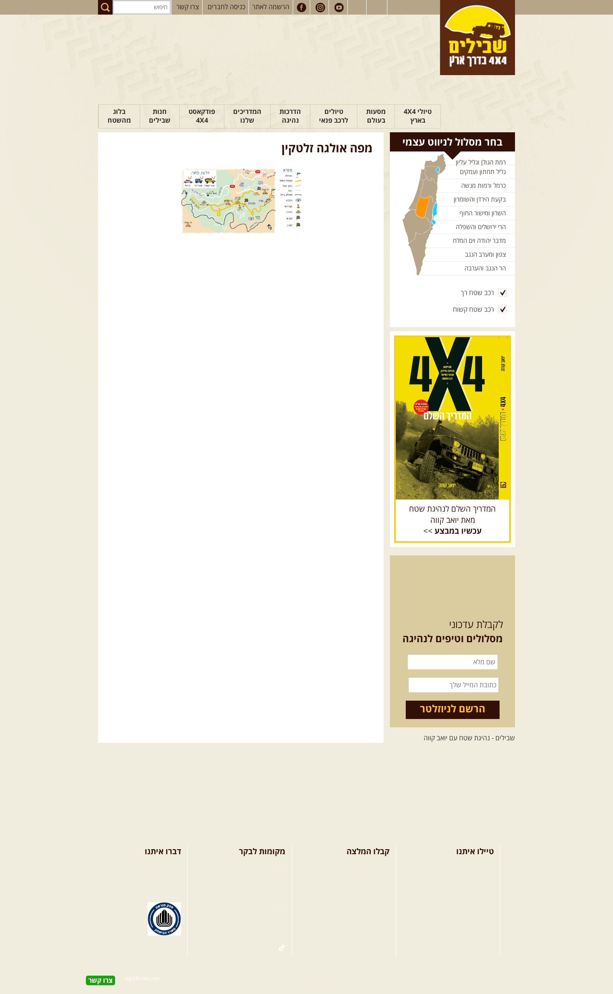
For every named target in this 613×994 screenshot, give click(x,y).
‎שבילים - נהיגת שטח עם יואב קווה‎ (469, 738)
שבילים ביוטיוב (255, 893)
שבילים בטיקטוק (253, 947)
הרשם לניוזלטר (452, 709)
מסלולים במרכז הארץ (361, 879)
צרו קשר (187, 7)
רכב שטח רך (477, 293)
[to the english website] (376, 7)
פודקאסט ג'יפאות (251, 920)
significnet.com (142, 979)
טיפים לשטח (372, 907)
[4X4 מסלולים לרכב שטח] (452, 418)
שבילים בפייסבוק (253, 866)
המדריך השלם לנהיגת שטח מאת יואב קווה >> (452, 520)
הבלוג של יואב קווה (250, 907)
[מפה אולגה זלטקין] (240, 201)
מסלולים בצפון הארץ (362, 866)
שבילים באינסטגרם (249, 934)
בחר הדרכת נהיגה (469, 893)
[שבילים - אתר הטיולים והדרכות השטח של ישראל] (477, 37)
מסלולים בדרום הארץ (361, 893)
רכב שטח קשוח (473, 309)
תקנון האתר (165, 893)
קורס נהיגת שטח (471, 907)
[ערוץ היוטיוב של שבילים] (339, 8)
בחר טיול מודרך (473, 879)
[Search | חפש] (105, 7)
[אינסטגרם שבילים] (320, 8)
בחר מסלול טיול (473, 866)
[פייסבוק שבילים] (301, 8)
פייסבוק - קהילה (254, 879)
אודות (173, 866)
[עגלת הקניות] (358, 8)
